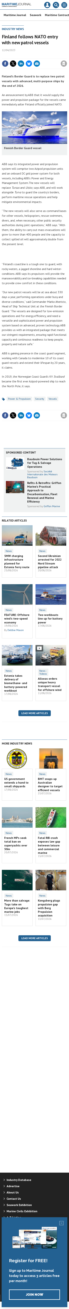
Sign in (20, 55)
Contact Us (14, 1198)
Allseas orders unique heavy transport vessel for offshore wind (49, 684)
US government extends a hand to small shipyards (16, 782)
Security (39, 398)
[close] (67, 55)
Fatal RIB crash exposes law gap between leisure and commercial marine (49, 845)
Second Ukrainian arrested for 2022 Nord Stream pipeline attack (50, 561)
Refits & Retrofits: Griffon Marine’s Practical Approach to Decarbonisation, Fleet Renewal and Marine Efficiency (44, 492)
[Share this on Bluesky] (29, 63)
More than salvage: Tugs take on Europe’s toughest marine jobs (17, 906)
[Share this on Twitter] (13, 63)
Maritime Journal (15, 15)
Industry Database (19, 1180)
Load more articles (34, 713)
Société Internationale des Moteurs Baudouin (42, 474)
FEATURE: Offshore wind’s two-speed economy (16, 618)
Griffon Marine (52, 506)
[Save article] (64, 63)
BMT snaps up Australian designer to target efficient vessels (50, 784)
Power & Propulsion (19, 398)
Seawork (35, 15)
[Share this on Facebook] (5, 63)
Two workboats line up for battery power (50, 618)
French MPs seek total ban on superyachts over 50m (15, 843)
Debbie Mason (16, 630)
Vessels (53, 398)
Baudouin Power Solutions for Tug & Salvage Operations (44, 462)
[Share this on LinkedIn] (21, 63)
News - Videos (43, 672)
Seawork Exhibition (19, 1205)
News (9, 551)
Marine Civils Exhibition (22, 1211)
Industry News (13, 29)
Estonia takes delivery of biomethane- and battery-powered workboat (15, 683)
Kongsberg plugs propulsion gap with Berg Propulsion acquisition (49, 908)
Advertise (13, 1186)
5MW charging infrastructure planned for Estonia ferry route (16, 561)
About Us (13, 1192)
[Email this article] (36, 63)
